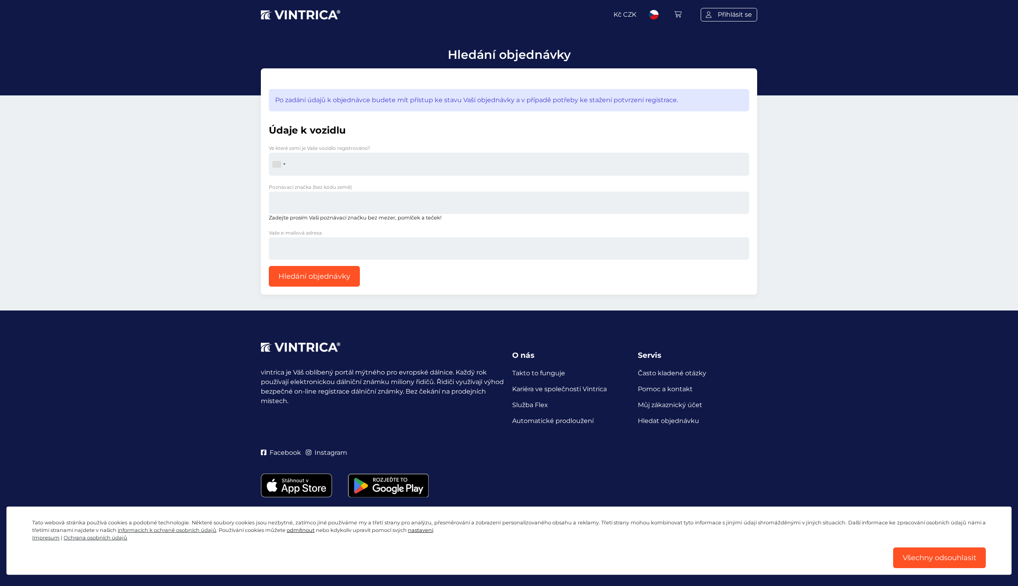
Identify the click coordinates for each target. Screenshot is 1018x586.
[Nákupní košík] (678, 14)
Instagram (331, 452)
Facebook (285, 452)
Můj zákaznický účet (670, 405)
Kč (625, 14)
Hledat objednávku (668, 421)
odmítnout (301, 530)
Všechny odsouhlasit (939, 557)
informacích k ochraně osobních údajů (167, 530)
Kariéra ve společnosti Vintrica (559, 389)
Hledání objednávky (314, 276)
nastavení (420, 530)
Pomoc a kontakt (665, 389)
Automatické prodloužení (553, 421)
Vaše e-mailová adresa (295, 233)
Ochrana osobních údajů (95, 538)
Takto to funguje (538, 373)
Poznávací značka (310, 187)
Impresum (46, 538)
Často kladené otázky (672, 373)
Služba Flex (530, 405)
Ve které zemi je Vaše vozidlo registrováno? (319, 148)
